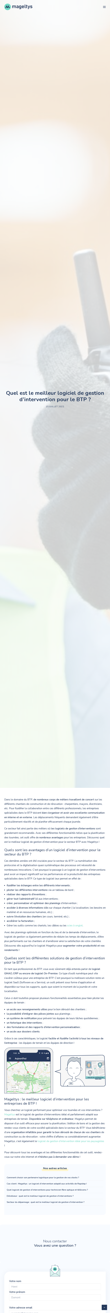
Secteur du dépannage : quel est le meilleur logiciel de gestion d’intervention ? (46, 1202)
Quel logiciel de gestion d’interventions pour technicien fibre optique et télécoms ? (47, 1189)
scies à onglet (75, 925)
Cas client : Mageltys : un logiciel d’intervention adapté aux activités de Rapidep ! (47, 1183)
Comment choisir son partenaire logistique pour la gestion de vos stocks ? (43, 1177)
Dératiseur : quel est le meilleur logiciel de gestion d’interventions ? (40, 1196)
